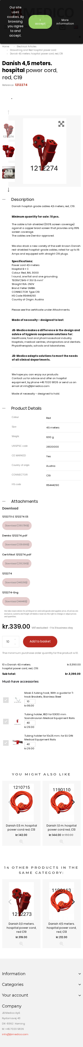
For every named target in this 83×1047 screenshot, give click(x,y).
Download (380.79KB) (17, 525)
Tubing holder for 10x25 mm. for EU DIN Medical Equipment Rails (48, 737)
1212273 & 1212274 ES (15, 516)
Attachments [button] (24, 501)
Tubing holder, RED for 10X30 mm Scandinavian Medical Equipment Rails (49, 716)
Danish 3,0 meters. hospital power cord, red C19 (21, 928)
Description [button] (22, 199)
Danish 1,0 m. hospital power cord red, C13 (61, 827)
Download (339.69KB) (17, 544)
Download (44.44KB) (16, 601)
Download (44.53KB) (16, 582)
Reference (8, 85)
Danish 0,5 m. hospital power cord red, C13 (21, 827)
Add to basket (40, 641)
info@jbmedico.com (36, 386)
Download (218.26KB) (17, 563)
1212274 (7, 573)
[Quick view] (21, 841)
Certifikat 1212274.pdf (16, 554)
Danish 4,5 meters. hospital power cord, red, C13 (61, 928)
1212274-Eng (10, 592)
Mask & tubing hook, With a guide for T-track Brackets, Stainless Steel (49, 694)
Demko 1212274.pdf (14, 535)
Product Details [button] (26, 408)
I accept (40, 21)
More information (65, 21)
